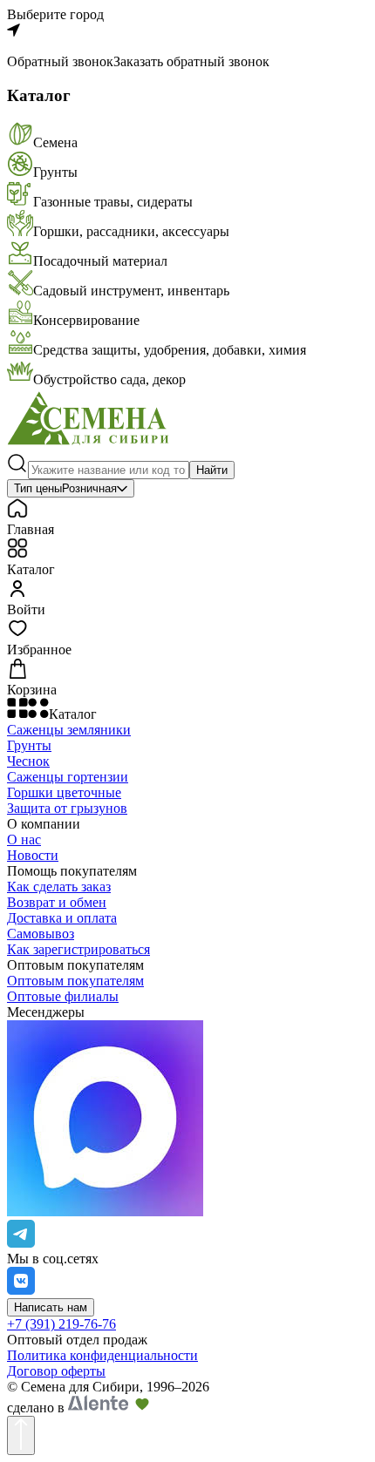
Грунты (29, 745)
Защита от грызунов (67, 808)
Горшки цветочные (64, 792)
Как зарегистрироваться (78, 949)
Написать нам (50, 1307)
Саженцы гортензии (67, 776)
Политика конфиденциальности (102, 1355)
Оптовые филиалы (63, 996)
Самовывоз (40, 933)
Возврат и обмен (56, 902)
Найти (212, 470)
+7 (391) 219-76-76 (61, 1323)
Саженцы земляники (69, 729)
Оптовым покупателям (75, 980)
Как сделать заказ (59, 886)
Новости (32, 855)
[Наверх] (21, 1435)
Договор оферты (56, 1371)
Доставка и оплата (62, 917)
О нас (24, 839)
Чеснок (28, 761)
